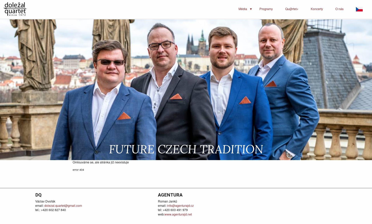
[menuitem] (243, 9)
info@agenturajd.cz (180, 205)
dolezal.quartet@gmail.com (63, 205)
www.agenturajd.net (178, 214)
